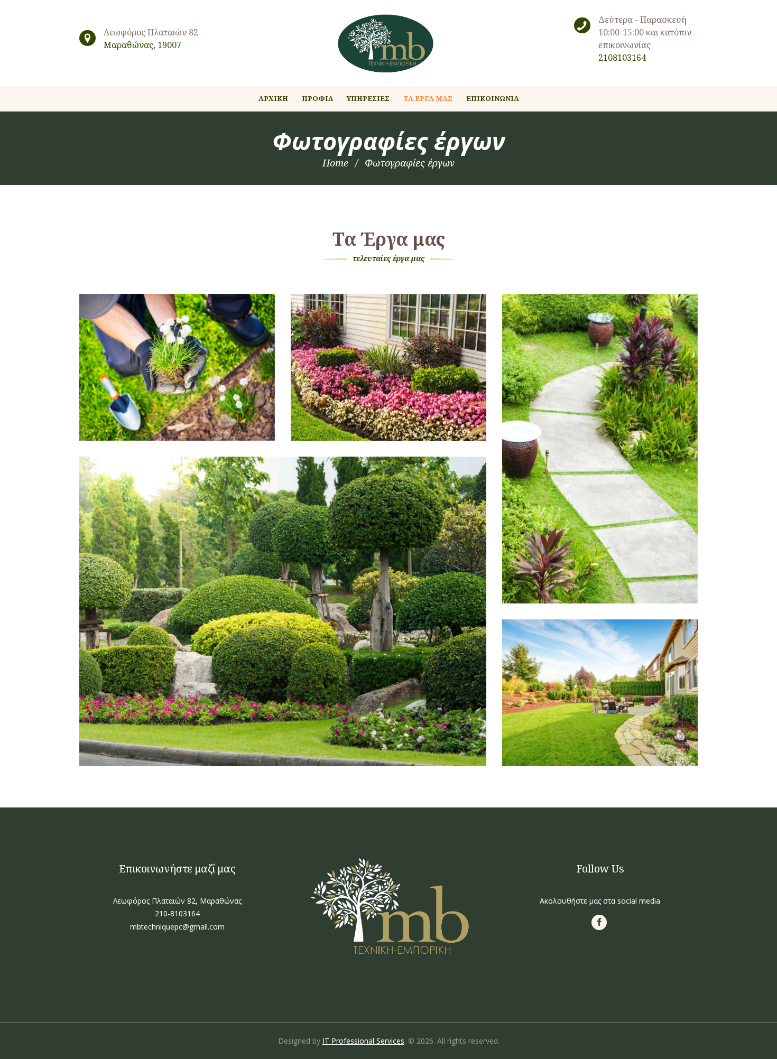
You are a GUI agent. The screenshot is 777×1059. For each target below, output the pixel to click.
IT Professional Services (363, 1041)
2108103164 (622, 57)
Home (335, 162)
